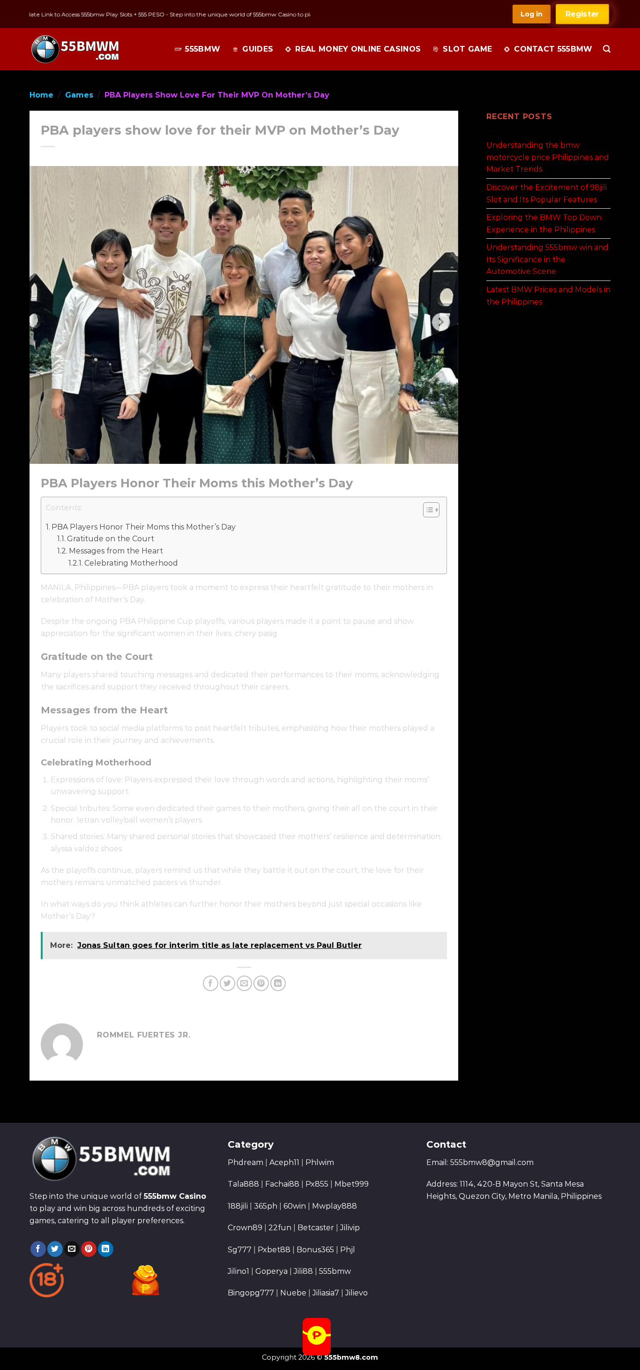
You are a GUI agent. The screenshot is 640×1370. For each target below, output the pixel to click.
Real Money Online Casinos (358, 49)
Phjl (347, 1249)
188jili (238, 1206)
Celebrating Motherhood (131, 563)
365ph (265, 1206)
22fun (279, 1227)
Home (41, 95)
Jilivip (350, 1227)
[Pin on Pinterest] (261, 983)
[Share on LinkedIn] (278, 983)
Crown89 (245, 1227)
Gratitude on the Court (110, 538)
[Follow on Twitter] (55, 1249)
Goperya (271, 1271)
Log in (532, 14)
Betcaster (316, 1227)
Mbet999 (352, 1184)
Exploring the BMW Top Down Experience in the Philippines (544, 223)
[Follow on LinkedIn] (105, 1249)
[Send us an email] (72, 1249)
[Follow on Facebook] (38, 1249)
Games (79, 95)
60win (294, 1206)
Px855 (316, 1184)
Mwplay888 (334, 1206)
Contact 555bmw (553, 49)
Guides (257, 49)
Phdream (245, 1162)
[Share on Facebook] (210, 983)
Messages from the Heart (116, 550)
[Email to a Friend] (244, 983)
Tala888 (243, 1184)
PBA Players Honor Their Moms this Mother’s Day (144, 526)
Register (582, 14)
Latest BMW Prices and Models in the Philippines (548, 295)
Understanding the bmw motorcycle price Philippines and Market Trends (547, 157)
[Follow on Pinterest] (89, 1249)
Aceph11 (284, 1162)
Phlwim (319, 1162)
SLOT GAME (467, 49)
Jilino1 (238, 1271)
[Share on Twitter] (227, 983)
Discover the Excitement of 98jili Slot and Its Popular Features (546, 193)
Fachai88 (282, 1184)
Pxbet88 (274, 1249)
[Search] (606, 49)
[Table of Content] (431, 509)
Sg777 (240, 1249)
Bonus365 (315, 1249)
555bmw (202, 49)
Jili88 (303, 1271)
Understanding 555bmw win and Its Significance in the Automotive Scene (547, 259)
